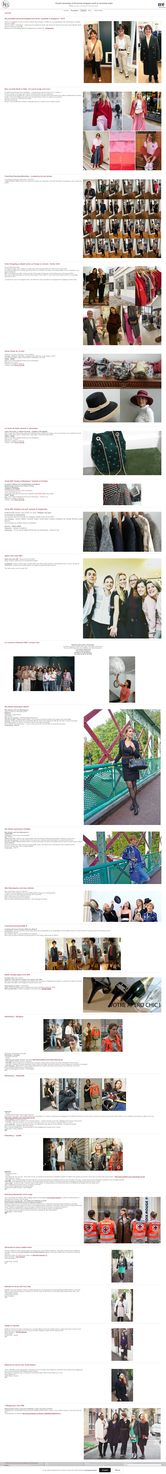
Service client (98, 10)
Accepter (105, 1470)
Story (89, 10)
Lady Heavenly (20, 1257)
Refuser (117, 1470)
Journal (83, 10)
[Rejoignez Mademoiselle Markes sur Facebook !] (159, 4)
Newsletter (162, 7)
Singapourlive (49, 28)
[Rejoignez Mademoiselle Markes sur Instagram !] (162, 4)
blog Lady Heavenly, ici (40, 1255)
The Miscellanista (21, 1332)
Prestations (74, 10)
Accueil (66, 10)
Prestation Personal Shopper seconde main (94, 1464)
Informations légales (91, 1470)
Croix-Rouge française (54, 1197)
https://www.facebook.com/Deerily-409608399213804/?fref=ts (41, 1413)
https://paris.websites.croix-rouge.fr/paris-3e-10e (47, 1059)
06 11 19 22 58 (19, 365)
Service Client (46, 989)
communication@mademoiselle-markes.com (19, 1465)
